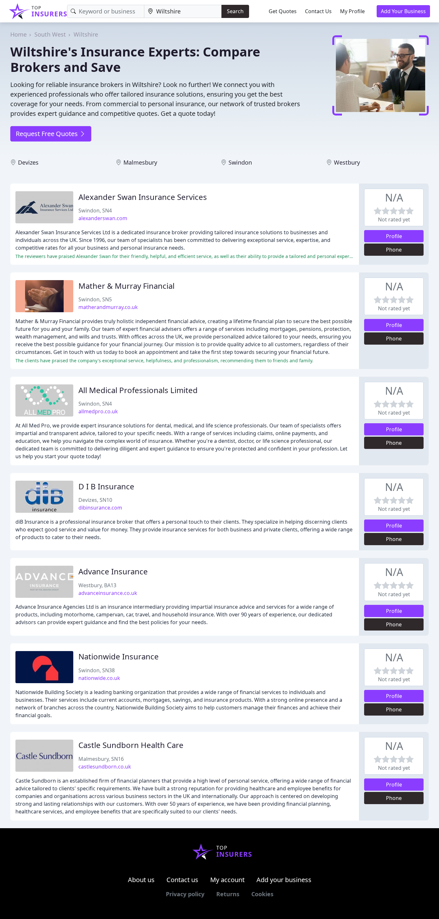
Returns (227, 894)
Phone (394, 249)
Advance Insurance (113, 571)
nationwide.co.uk (99, 678)
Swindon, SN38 (96, 670)
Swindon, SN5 (95, 299)
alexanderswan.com (102, 218)
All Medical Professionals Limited (138, 390)
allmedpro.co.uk (98, 411)
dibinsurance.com (100, 507)
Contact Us (318, 11)
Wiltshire (86, 34)
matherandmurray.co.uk (108, 307)
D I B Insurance (106, 486)
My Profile (352, 11)
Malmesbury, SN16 (101, 758)
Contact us (182, 879)
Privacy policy (185, 894)
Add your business (283, 879)
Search (235, 11)
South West (50, 34)
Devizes (28, 162)
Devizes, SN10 (95, 499)
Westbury (347, 162)
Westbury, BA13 (97, 585)
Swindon (240, 162)
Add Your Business (403, 11)
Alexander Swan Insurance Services (142, 197)
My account (227, 879)
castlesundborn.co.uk (104, 766)
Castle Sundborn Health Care (131, 745)
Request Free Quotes (47, 133)
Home (18, 34)
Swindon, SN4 (95, 210)
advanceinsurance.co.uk (107, 593)
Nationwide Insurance (118, 656)
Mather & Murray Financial (126, 285)
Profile (394, 236)
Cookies (262, 894)
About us (141, 879)
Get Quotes (283, 11)
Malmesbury (140, 162)
